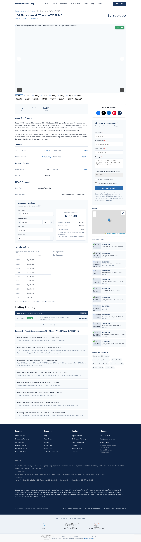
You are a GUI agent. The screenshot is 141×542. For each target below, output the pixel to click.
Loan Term (21, 226)
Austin (33, 11)
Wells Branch (66, 474)
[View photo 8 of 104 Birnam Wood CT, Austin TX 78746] (78, 97)
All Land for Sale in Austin (101, 360)
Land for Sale (25, 11)
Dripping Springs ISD (77, 480)
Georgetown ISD (65, 480)
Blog (92, 3)
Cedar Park (64, 466)
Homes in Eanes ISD (117, 364)
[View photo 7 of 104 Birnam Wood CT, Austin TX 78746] (70, 97)
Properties (63, 3)
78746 (25, 19)
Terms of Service (77, 508)
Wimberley (94, 466)
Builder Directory (49, 445)
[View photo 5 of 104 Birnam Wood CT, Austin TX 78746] (53, 97)
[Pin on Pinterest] (114, 113)
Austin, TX (19, 19)
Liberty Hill (110, 466)
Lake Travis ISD (34, 480)
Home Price (21, 210)
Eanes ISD (47, 150)
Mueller (36, 474)
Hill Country (46, 157)
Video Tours (48, 439)
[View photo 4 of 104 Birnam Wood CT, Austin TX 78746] (44, 97)
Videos (85, 3)
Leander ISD (55, 480)
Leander (71, 466)
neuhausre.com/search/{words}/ (57, 494)
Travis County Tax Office (48, 301)
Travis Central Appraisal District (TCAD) (30, 301)
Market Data (48, 448)
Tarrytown (98, 474)
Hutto (41, 468)
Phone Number (100, 149)
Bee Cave (23, 466)
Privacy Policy (109, 200)
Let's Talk (119, 3)
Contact (99, 3)
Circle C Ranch (51, 474)
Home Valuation (20, 452)
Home (47, 3)
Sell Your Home (75, 3)
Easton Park (81, 474)
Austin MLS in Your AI (51, 452)
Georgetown (78, 466)
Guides (74, 445)
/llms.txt (42, 496)
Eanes (86, 150)
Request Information (109, 188)
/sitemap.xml (24, 494)
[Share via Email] (120, 113)
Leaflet (108, 233)
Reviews (46, 442)
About (54, 3)
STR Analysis (19, 442)
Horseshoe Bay (119, 466)
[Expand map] (123, 213)
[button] (109, 220)
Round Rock (86, 466)
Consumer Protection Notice (92, 508)
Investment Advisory (22, 439)
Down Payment (22, 218)
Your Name (99, 132)
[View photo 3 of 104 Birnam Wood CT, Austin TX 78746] (36, 97)
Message (98, 157)
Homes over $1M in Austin (101, 356)
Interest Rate (21, 234)
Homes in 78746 (116, 360)
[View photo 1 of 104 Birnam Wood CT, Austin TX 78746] (19, 97)
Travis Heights (29, 474)
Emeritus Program (78, 442)
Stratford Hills (34, 19)
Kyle (33, 468)
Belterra (59, 474)
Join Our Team (77, 448)
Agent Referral (77, 436)
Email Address (100, 140)
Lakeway (29, 466)
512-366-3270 (105, 436)
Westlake (85, 157)
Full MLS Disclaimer (89, 538)
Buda (36, 468)
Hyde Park (43, 474)
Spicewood (56, 466)
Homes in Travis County (100, 364)
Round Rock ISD (45, 480)
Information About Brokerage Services (114, 508)
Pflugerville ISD (88, 480)
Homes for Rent (98, 368)
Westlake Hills (37, 466)
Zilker (104, 474)
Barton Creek (90, 474)
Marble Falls (102, 466)
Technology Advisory (79, 439)
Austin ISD (18, 480)
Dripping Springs (47, 466)
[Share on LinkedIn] (109, 113)
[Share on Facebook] (98, 113)
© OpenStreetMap (121, 233)
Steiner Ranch (19, 474)
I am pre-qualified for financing (107, 183)
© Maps (113, 233)
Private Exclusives (21, 448)
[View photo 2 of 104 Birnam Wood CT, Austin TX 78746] (27, 97)
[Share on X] (103, 113)
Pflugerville (27, 468)
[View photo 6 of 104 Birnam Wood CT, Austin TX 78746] (61, 97)
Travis (86, 169)
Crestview (74, 474)
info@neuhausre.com (107, 439)
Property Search (20, 445)
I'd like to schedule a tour (105, 179)
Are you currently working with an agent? (108, 171)
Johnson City (19, 468)
